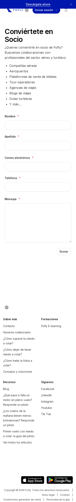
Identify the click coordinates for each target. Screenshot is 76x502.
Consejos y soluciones (17, 371)
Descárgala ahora (38, 4)
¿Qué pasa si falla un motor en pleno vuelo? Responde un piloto (17, 400)
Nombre (12, 116)
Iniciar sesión (44, 10)
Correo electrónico (19, 157)
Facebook (47, 389)
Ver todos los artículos (17, 442)
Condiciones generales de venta (22, 499)
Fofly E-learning (51, 326)
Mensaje (12, 199)
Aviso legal (48, 494)
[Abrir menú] (66, 10)
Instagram (47, 401)
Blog (6, 389)
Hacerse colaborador (17, 332)
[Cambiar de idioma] (26, 10)
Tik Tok (46, 414)
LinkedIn (46, 395)
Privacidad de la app (58, 499)
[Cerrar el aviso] (71, 4)
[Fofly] (14, 10)
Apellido (12, 136)
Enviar (64, 251)
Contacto (9, 326)
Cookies (65, 494)
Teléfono (13, 178)
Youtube (46, 407)
